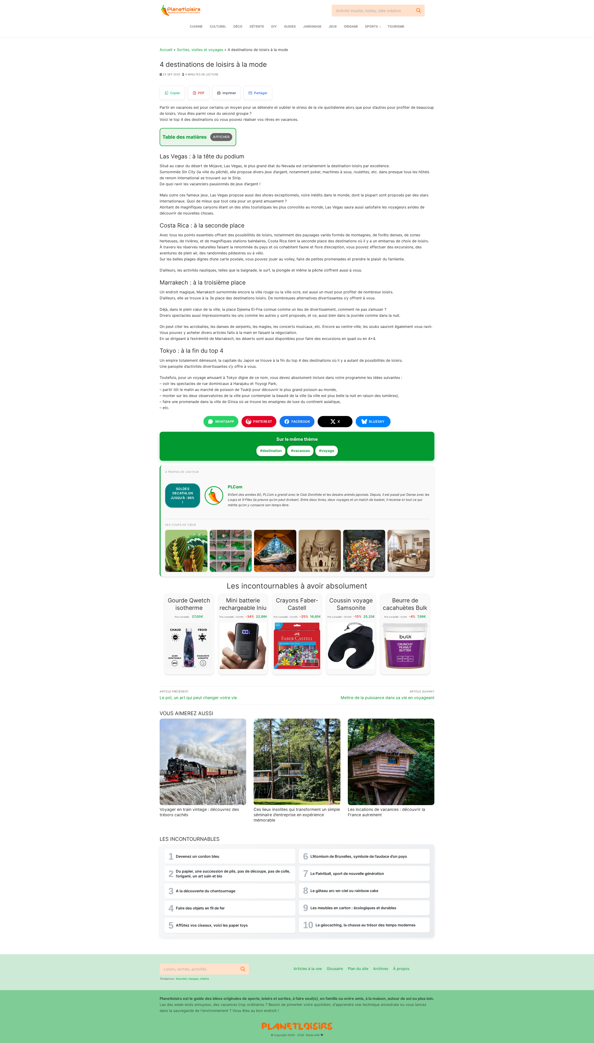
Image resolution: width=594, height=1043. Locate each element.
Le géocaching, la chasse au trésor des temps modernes (366, 925)
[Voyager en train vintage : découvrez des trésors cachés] (203, 762)
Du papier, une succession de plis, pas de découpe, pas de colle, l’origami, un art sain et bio (233, 873)
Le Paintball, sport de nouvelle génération (347, 873)
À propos (401, 968)
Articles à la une (308, 968)
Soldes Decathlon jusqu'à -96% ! (183, 495)
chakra (204, 978)
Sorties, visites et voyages (200, 49)
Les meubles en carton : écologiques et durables (353, 907)
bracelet (181, 978)
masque (193, 978)
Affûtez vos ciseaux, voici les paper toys (212, 925)
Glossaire (335, 968)
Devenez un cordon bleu (197, 856)
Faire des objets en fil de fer (200, 908)
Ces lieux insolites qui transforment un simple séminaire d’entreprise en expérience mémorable (297, 814)
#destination (271, 450)
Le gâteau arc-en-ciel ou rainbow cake (344, 890)
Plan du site (358, 968)
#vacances (300, 450)
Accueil (166, 49)
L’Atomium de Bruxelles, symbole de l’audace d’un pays (358, 856)
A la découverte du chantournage (205, 891)
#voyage (326, 450)
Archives (380, 968)
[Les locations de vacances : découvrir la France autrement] (391, 762)
